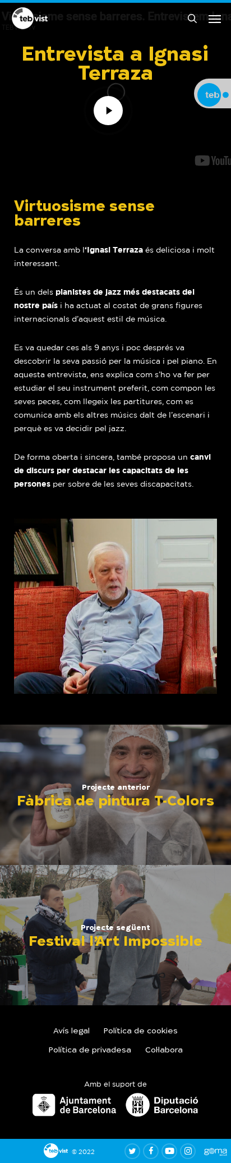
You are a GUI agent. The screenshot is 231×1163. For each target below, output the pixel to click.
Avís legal (71, 1032)
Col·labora (164, 1051)
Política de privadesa (90, 1051)
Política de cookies (141, 1032)
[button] (215, 18)
